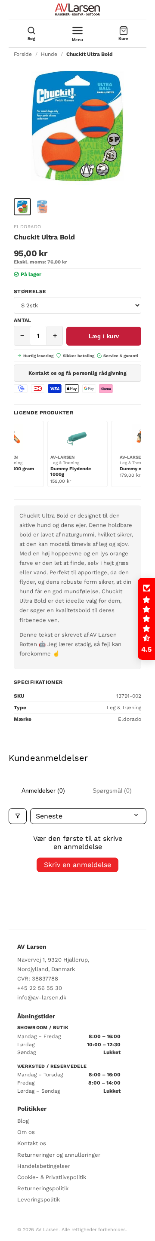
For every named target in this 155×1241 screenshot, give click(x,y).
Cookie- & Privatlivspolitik (51, 1177)
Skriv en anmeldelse (77, 865)
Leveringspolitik (38, 1199)
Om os (26, 1132)
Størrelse (30, 291)
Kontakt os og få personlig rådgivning (77, 373)
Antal (22, 320)
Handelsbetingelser (43, 1166)
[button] (146, 619)
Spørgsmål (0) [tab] (112, 790)
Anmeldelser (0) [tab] (43, 790)
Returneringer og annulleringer (58, 1155)
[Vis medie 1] (22, 206)
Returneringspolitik (42, 1188)
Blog (23, 1121)
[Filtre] (18, 816)
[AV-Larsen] (77, 9)
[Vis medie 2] (42, 206)
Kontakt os (31, 1143)
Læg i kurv (104, 336)
